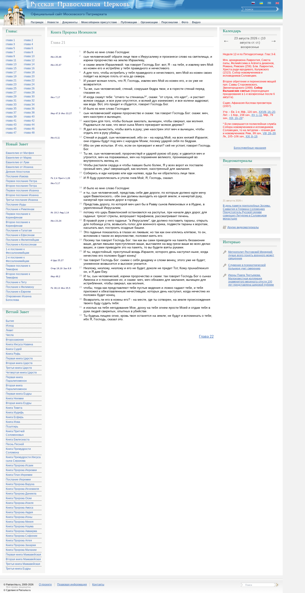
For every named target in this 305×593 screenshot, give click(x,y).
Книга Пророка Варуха (20, 484)
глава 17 (11, 72)
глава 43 (11, 124)
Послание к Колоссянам (21, 244)
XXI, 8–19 (251, 136)
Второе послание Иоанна (22, 195)
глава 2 (28, 40)
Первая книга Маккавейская (23, 554)
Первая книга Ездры (19, 393)
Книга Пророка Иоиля (19, 503)
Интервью (231, 242)
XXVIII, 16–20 (267, 111)
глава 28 (29, 92)
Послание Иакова (17, 176)
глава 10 (29, 56)
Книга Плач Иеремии (19, 474)
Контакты (98, 584)
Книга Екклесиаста (17, 439)
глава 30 (29, 96)
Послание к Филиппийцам (22, 239)
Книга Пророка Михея (19, 521)
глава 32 (29, 100)
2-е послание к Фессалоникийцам (17, 259)
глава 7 (10, 52)
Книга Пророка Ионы (19, 517)
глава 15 (11, 68)
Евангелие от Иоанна (19, 167)
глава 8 (28, 52)
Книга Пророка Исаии (19, 465)
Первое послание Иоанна (22, 190)
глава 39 (11, 116)
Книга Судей (14, 349)
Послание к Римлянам (20, 209)
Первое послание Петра (21, 181)
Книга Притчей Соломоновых (15, 433)
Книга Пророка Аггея (19, 540)
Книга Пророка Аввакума (21, 531)
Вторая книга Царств (19, 363)
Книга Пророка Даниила (21, 493)
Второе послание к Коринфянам (18, 224)
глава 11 (11, 60)
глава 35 (11, 108)
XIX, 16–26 (235, 118)
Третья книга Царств (19, 367)
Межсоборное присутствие (99, 22)
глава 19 (11, 76)
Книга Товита (14, 407)
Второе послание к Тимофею (18, 275)
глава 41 (11, 120)
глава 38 (29, 112)
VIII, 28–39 (269, 133)
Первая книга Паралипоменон (16, 379)
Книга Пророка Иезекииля (22, 488)
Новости (52, 22)
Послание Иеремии (18, 479)
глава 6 (28, 48)
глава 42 (29, 120)
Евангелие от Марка (18, 157)
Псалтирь (12, 426)
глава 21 (11, 80)
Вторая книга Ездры (18, 403)
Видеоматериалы (237, 160)
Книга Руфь (13, 353)
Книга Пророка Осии (19, 498)
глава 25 (11, 88)
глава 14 (29, 64)
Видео (196, 22)
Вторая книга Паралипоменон (16, 387)
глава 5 (10, 48)
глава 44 (29, 124)
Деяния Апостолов (18, 171)
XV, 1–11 (256, 115)
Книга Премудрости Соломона (18, 450)
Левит (9, 330)
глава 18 (29, 72)
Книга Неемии (15, 398)
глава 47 (11, 132)
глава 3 (10, 44)
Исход (10, 325)
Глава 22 (206, 336)
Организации (149, 22)
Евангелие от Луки (17, 162)
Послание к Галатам (19, 230)
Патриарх (37, 22)
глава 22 (29, 80)
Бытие (10, 321)
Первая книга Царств (19, 358)
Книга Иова (13, 421)
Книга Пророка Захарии (21, 545)
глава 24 (29, 84)
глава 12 (29, 60)
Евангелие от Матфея (20, 153)
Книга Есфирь (14, 417)
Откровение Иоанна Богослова (18, 298)
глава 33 (11, 104)
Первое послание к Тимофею (18, 267)
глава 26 (29, 88)
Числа (10, 335)
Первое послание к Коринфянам (18, 215)
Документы (69, 22)
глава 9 (10, 56)
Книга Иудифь (15, 412)
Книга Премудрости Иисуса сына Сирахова (23, 459)
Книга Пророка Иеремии (21, 470)
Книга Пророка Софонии (21, 535)
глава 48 (29, 132)
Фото (185, 22)
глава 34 (29, 104)
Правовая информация (72, 584)
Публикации (129, 22)
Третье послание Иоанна (22, 199)
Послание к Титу (16, 282)
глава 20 (29, 76)
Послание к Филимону (20, 287)
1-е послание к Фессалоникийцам (17, 251)
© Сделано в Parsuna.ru (17, 590)
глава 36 (29, 108)
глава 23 (11, 84)
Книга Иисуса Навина (19, 344)
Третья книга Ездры (18, 568)
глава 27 (11, 92)
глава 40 (29, 116)
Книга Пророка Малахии (21, 549)
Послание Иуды (16, 204)
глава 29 (11, 96)
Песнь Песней (15, 444)
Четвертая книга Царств (21, 372)
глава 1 (10, 40)
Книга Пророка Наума (19, 526)
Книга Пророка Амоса (19, 507)
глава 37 (11, 112)
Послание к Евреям (18, 291)
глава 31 (11, 100)
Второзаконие (15, 339)
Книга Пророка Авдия (19, 512)
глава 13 (11, 64)
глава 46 (29, 128)
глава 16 (29, 68)
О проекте (45, 584)
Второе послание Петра (21, 185)
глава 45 (11, 128)
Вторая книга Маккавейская (23, 559)
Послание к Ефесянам (20, 235)
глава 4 (28, 44)
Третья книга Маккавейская (23, 564)
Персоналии (169, 22)
